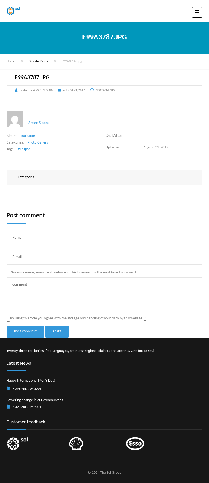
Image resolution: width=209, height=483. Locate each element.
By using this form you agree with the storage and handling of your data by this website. (78, 318)
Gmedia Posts (38, 61)
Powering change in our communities (35, 400)
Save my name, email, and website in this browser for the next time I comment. (74, 272)
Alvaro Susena (39, 123)
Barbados (28, 136)
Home (11, 61)
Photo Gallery (37, 143)
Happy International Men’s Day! (31, 381)
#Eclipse (24, 149)
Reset (57, 331)
